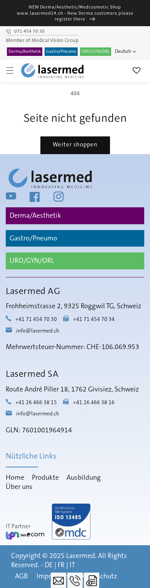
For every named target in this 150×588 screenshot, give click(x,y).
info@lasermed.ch (37, 331)
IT (72, 565)
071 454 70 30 (29, 31)
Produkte (45, 478)
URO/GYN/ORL (96, 51)
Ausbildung (84, 478)
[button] (10, 70)
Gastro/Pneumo (61, 51)
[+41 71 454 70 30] (75, 580)
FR (61, 565)
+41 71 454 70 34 (94, 320)
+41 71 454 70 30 (36, 320)
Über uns (19, 487)
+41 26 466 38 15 (36, 403)
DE (49, 565)
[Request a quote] (91, 580)
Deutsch (123, 51)
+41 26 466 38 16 (94, 403)
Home (15, 478)
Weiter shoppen (75, 144)
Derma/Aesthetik (24, 51)
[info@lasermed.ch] (58, 580)
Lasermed (80, 556)
